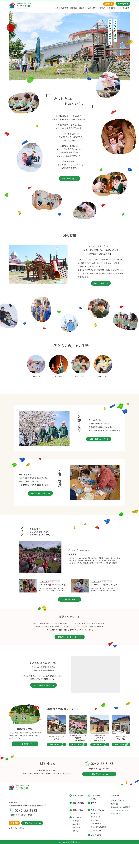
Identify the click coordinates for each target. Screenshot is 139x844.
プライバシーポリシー (17, 828)
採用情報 (14, 823)
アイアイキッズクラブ (95, 718)
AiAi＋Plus (116, 717)
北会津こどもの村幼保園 (76, 718)
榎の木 (50, 717)
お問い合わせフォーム (32, 823)
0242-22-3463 (102, 763)
